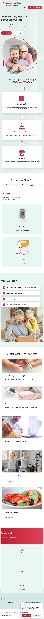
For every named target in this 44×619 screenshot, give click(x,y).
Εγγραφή (18, 33)
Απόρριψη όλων (37, 615)
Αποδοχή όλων (27, 615)
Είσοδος (6, 33)
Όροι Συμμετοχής (4, 613)
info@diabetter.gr (22, 571)
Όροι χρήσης (12, 613)
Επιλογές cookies (25, 612)
